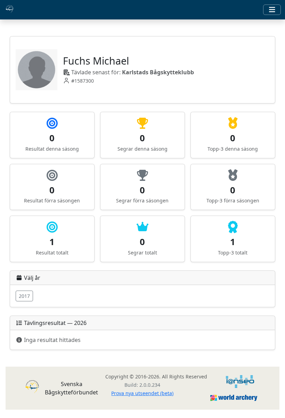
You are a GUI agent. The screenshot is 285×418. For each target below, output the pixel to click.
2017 (24, 296)
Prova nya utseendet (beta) (142, 393)
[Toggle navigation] (272, 10)
